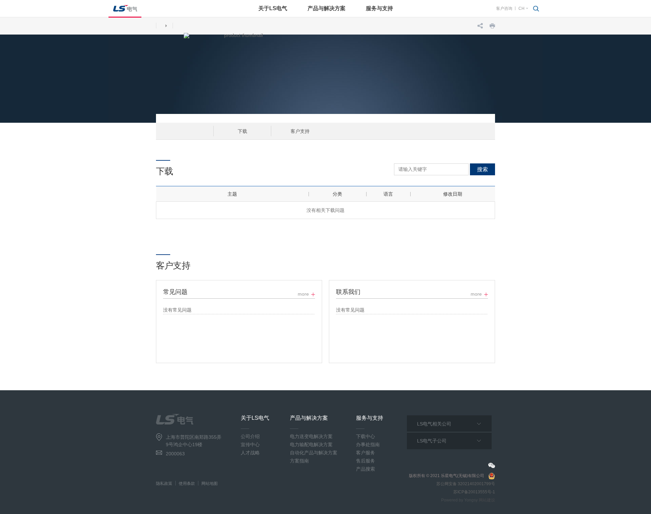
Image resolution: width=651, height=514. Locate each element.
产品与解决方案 (327, 8)
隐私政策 (164, 483)
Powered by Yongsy (459, 500)
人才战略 (250, 452)
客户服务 (365, 452)
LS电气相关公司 (434, 424)
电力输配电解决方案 (311, 444)
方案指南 (299, 460)
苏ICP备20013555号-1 (474, 492)
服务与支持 (379, 8)
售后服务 (365, 460)
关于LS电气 (272, 8)
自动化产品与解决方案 (313, 452)
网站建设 (487, 500)
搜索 (482, 169)
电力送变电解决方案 (311, 436)
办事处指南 (368, 444)
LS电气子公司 (432, 440)
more (303, 294)
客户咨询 (504, 8)
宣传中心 (250, 444)
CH (521, 8)
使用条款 (187, 483)
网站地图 (209, 483)
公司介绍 (250, 436)
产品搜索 (365, 469)
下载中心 (365, 436)
